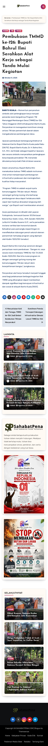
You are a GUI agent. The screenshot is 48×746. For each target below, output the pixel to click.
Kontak (40, 736)
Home (7, 736)
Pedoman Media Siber (13, 742)
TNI (12, 31)
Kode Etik (31, 736)
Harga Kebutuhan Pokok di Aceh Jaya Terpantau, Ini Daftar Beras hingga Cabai (22, 378)
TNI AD (18, 31)
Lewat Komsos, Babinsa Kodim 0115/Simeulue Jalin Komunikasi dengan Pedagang (21, 353)
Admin (12, 356)
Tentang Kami (38, 742)
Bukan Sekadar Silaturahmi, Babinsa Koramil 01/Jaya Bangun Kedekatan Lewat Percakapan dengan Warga (23, 402)
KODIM (5, 31)
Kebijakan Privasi (19, 736)
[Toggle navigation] (4, 6)
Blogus (37, 728)
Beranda (7, 18)
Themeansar (24, 732)
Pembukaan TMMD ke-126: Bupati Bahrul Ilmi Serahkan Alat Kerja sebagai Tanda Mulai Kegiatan (23, 54)
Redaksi (27, 742)
